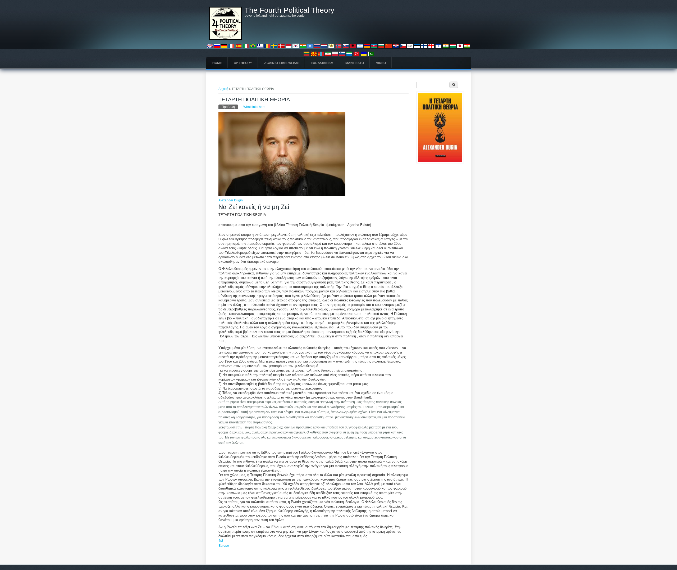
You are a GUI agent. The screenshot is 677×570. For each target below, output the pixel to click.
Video (381, 63)
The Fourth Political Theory (289, 10)
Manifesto (354, 63)
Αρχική (223, 89)
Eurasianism (322, 63)
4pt (220, 540)
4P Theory (243, 63)
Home (217, 63)
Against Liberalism (281, 63)
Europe (223, 546)
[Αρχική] (225, 38)
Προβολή (230, 107)
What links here (254, 107)
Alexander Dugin (230, 200)
